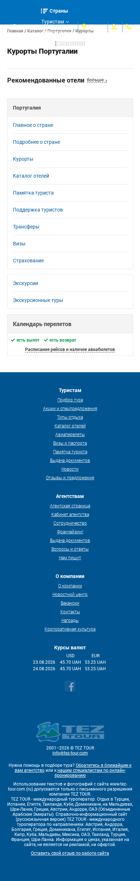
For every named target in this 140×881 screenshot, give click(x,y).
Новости (70, 469)
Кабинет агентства (70, 514)
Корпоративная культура (70, 629)
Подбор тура (70, 399)
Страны (59, 10)
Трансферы (26, 227)
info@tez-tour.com (70, 753)
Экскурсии (25, 283)
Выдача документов (70, 460)
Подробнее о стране (36, 142)
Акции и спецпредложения (70, 408)
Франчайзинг (70, 531)
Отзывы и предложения (70, 477)
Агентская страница (70, 505)
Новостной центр (70, 594)
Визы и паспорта (70, 443)
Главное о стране (33, 125)
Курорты (23, 159)
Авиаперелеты (70, 434)
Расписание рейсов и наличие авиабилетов (70, 349)
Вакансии (70, 603)
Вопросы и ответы (70, 549)
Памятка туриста (33, 193)
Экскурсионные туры (38, 300)
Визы (19, 243)
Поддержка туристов (38, 210)
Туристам (52, 22)
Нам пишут (70, 557)
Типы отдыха (70, 417)
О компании (70, 585)
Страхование (28, 260)
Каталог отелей (31, 176)
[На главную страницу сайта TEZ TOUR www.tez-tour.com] (8, 27)
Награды (70, 620)
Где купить (53, 43)
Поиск (26, 26)
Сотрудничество (70, 523)
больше (95, 80)
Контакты (70, 611)
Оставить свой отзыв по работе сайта (70, 853)
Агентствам (55, 32)
